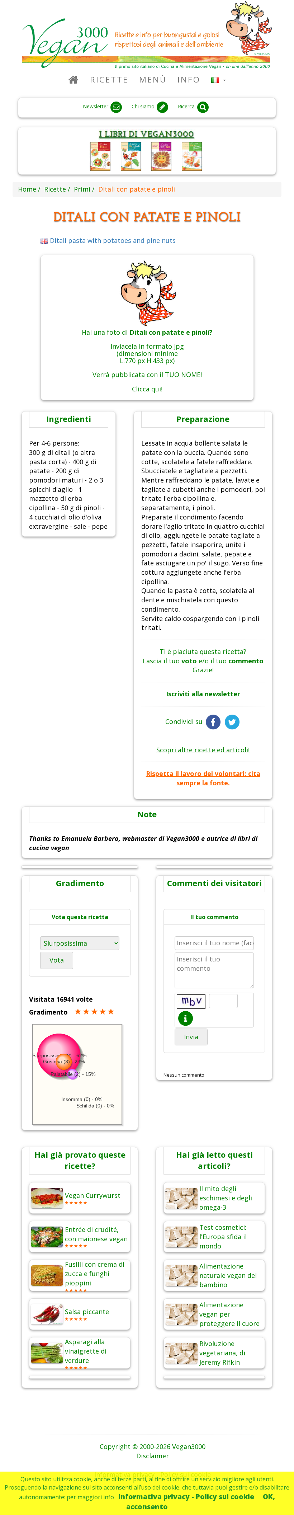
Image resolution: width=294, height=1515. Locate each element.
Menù (153, 79)
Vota (56, 960)
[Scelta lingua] (218, 79)
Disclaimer (152, 1456)
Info (188, 79)
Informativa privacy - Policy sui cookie (186, 1496)
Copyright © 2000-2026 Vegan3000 (152, 1446)
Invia (191, 1036)
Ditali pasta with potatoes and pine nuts (112, 240)
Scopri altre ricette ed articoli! (203, 749)
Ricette (109, 79)
